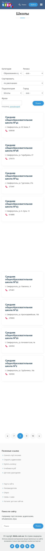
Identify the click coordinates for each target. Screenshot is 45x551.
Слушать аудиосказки (12, 460)
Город (26, 88)
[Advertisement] (22, 44)
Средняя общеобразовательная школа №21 (18, 307)
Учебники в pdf (10, 468)
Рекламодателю (10, 488)
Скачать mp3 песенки (12, 455)
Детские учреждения (12, 473)
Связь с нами (9, 497)
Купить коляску (10, 464)
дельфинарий (15, 107)
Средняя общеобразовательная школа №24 (18, 176)
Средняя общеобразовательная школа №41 (18, 120)
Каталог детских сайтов (13, 501)
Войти (33, 5)
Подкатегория (8, 88)
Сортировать (8, 78)
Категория (6, 69)
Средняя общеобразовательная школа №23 (18, 204)
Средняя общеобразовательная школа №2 (18, 363)
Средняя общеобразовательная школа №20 (18, 335)
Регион (26, 69)
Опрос (6, 492)
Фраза (4, 98)
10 (33, 436)
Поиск (22, 4)
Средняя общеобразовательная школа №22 (18, 279)
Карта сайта (9, 484)
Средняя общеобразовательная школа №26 (18, 148)
